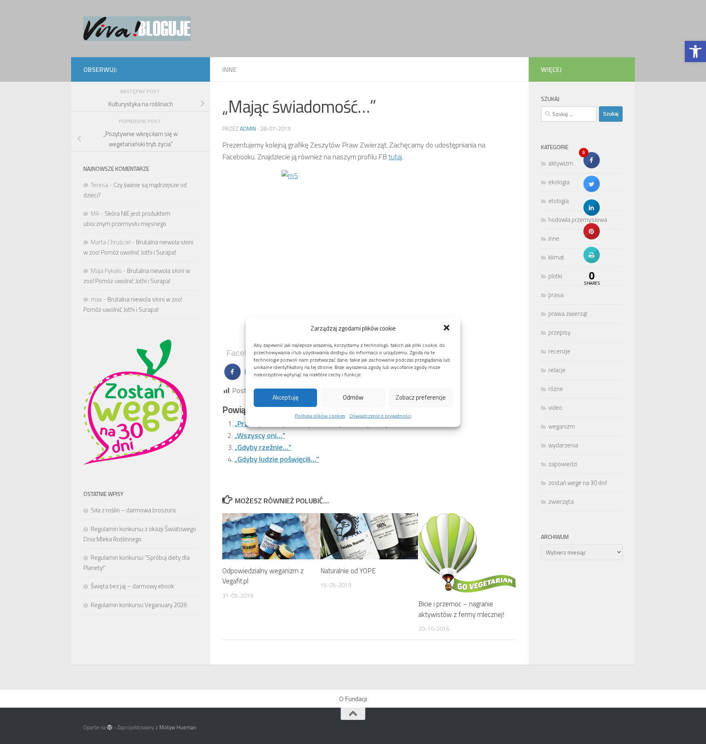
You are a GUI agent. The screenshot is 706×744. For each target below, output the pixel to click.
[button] (447, 328)
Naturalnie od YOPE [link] (348, 570)
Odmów (353, 397)
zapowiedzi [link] (562, 464)
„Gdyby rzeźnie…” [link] (263, 447)
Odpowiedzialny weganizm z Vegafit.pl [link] (263, 576)
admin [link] (248, 128)
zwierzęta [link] (561, 501)
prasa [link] (555, 294)
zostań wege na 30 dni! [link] (577, 482)
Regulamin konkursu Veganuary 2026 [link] (139, 605)
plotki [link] (555, 276)
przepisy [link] (559, 332)
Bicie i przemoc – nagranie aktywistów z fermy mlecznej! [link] (461, 609)
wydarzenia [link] (563, 445)
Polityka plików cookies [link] (320, 416)
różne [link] (555, 388)
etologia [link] (558, 201)
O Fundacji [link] (353, 699)
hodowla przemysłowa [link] (577, 219)
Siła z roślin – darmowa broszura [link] (133, 510)
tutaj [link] (395, 156)
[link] (695, 51)
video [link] (555, 407)
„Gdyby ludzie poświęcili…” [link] (277, 459)
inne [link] (229, 69)
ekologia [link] (559, 182)
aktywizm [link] (560, 163)
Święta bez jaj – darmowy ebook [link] (132, 586)
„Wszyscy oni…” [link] (260, 435)
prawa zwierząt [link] (568, 313)
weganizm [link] (561, 426)
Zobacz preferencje (420, 397)
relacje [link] (556, 370)
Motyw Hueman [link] (177, 727)
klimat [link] (556, 257)
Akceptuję (286, 397)
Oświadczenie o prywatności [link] (380, 416)
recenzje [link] (559, 351)
